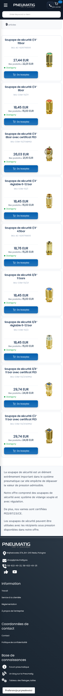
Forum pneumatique (19, 667)
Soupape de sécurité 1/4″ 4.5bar (21, 229)
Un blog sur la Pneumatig (21, 673)
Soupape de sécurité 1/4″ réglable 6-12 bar (21, 182)
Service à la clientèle (11, 597)
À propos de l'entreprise (13, 611)
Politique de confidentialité (14, 642)
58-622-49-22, (14, 565)
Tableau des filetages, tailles (22, 680)
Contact (5, 635)
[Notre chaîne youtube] (14, 573)
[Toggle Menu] (4, 3)
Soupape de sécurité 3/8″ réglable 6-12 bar (21, 323)
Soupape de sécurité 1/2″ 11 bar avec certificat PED (21, 417)
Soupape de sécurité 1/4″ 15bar (21, 41)
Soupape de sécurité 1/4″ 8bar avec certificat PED (21, 135)
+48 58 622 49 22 (50, 5)
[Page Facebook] (6, 573)
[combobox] (31, 14)
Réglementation (9, 604)
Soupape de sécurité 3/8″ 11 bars (21, 276)
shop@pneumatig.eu (17, 560)
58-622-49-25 (30, 565)
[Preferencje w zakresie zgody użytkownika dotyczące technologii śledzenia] (19, 690)
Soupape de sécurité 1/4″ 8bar (21, 88)
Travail (5, 590)
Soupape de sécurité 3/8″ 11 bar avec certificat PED (21, 370)
